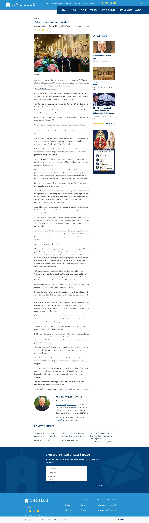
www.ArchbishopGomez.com (46, 89)
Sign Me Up (50, 483)
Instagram (74, 420)
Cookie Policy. (65, 520)
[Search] (141, 3)
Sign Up (99, 485)
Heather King (37, 440)
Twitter (65, 420)
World (36, 18)
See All (108, 123)
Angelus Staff (96, 61)
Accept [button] (121, 519)
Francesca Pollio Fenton (96, 442)
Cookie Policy (39, 516)
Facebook (59, 420)
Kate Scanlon (96, 116)
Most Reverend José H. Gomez (66, 405)
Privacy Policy (53, 520)
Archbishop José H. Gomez (44, 26)
